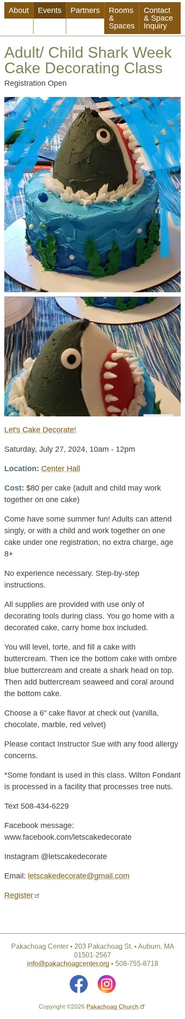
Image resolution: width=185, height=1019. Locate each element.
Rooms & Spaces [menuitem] (122, 18)
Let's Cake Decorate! (40, 429)
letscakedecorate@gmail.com (79, 876)
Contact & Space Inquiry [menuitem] (158, 18)
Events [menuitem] (50, 10)
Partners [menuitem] (85, 10)
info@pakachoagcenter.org (68, 963)
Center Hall (60, 468)
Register (18, 895)
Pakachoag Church (112, 1006)
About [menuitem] (19, 10)
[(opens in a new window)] (79, 984)
